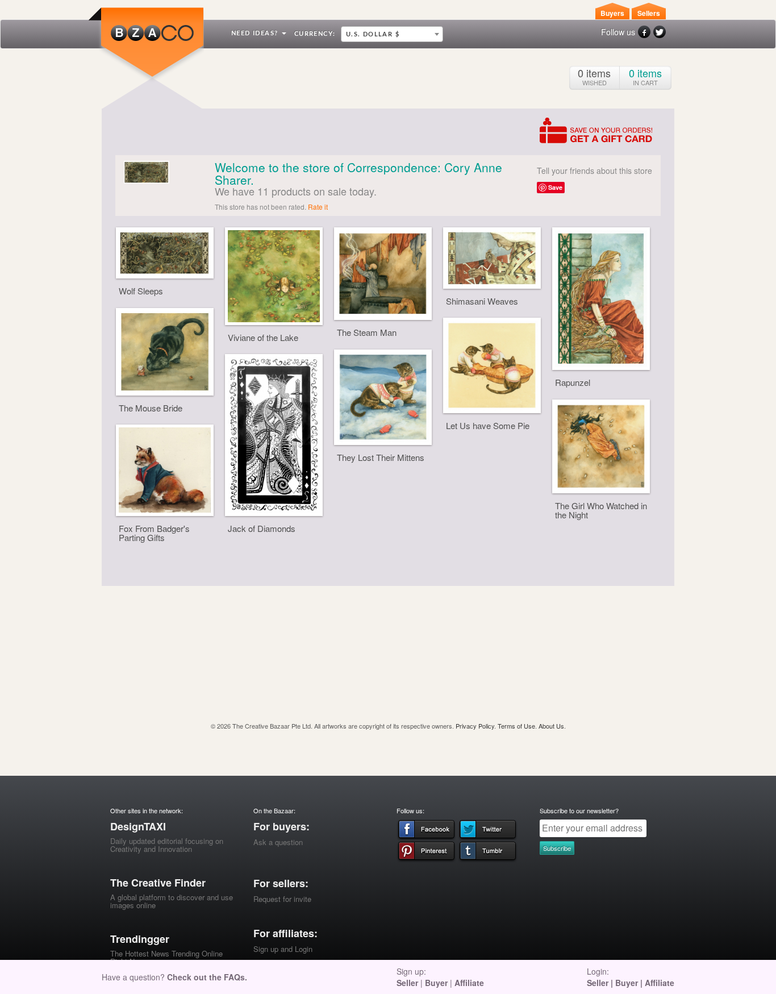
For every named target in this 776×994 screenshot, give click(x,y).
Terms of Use (516, 725)
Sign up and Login (282, 949)
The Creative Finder (158, 882)
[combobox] (392, 34)
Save (555, 187)
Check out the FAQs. (207, 977)
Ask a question (278, 842)
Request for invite (282, 899)
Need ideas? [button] (256, 33)
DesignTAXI (138, 826)
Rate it (318, 206)
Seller (407, 982)
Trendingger (139, 938)
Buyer (436, 982)
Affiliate (469, 982)
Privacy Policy (475, 725)
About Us (551, 725)
